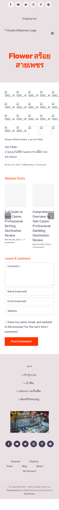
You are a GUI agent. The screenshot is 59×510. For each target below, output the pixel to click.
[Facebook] (8, 444)
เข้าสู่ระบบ (29, 375)
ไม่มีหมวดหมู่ (27, 165)
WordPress (29, 494)
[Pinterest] (42, 444)
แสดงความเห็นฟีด (29, 391)
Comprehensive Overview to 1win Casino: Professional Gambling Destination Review (43, 226)
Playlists (34, 461)
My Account (29, 471)
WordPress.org (29, 399)
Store (10, 466)
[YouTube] (17, 444)
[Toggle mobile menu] (52, 33)
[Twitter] (25, 444)
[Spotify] (50, 444)
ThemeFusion (13, 490)
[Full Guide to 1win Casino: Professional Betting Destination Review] (15, 195)
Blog (24, 466)
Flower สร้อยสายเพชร (16, 139)
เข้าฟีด (29, 383)
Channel (15, 461)
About (39, 466)
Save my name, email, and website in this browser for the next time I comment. (28, 326)
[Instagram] (33, 444)
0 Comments (41, 165)
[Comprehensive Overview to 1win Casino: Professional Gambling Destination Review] (43, 195)
